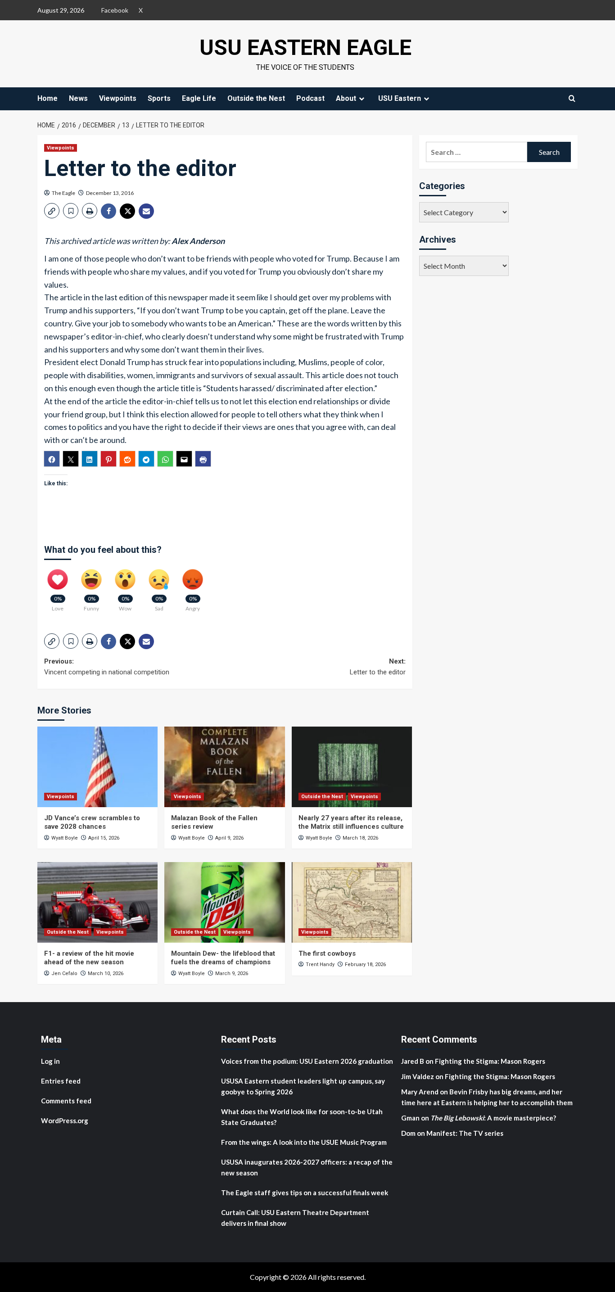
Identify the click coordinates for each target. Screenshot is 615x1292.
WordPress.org (64, 1120)
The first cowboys (327, 953)
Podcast (310, 98)
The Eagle (63, 193)
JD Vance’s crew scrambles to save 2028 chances (92, 822)
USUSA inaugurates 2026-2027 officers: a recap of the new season (307, 1167)
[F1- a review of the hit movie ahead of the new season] (97, 902)
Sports (159, 98)
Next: (377, 666)
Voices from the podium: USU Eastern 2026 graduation (307, 1061)
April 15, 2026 (103, 838)
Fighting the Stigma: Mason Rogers (491, 1061)
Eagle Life (199, 98)
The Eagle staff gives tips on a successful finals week (304, 1192)
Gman (410, 1118)
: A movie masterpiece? (493, 1118)
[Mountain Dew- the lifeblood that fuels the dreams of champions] (224, 902)
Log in (50, 1061)
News (78, 98)
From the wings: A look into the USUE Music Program (304, 1142)
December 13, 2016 (110, 193)
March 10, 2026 (105, 973)
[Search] (572, 98)
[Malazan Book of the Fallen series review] (224, 767)
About (346, 98)
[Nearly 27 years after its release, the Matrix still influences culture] (352, 767)
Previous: (106, 666)
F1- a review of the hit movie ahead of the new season (89, 958)
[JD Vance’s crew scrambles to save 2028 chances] (97, 767)
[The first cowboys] (352, 902)
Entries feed (61, 1081)
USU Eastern (399, 98)
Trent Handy (320, 964)
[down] (361, 98)
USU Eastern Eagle (305, 47)
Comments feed (66, 1101)
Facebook (114, 10)
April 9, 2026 (229, 838)
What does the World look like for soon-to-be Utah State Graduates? (302, 1116)
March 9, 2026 (231, 973)
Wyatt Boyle (64, 838)
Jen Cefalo (64, 973)
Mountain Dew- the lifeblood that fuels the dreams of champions (223, 958)
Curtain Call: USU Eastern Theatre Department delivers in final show (295, 1217)
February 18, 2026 (365, 964)
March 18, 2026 (360, 838)
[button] (51, 210)
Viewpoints (117, 98)
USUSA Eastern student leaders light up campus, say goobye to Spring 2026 (303, 1086)
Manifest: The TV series (464, 1133)
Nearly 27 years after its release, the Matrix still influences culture (351, 822)
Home (47, 98)
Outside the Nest (256, 98)
